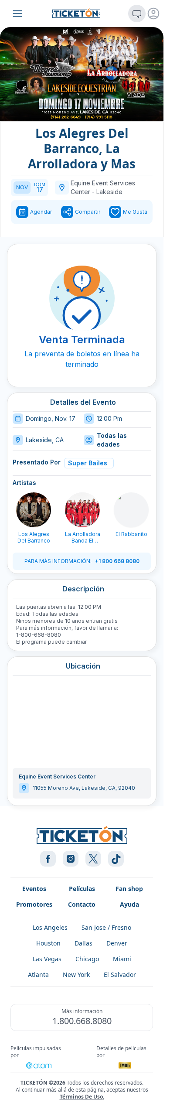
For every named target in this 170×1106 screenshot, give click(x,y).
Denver (116, 943)
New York (76, 974)
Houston (48, 943)
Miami (122, 959)
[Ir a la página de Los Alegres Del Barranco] (33, 509)
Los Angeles (50, 927)
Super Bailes (87, 463)
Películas (82, 888)
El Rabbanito (131, 534)
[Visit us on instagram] (70, 859)
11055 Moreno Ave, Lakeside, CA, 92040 (84, 788)
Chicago (87, 959)
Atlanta (38, 974)
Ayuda (129, 904)
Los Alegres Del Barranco (33, 537)
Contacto (81, 904)
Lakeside (109, 191)
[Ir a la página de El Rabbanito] (131, 509)
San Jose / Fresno (106, 927)
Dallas (83, 943)
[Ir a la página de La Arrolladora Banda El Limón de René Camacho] (82, 509)
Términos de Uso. (82, 1096)
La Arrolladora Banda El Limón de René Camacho (82, 537)
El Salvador (120, 974)
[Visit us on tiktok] (116, 859)
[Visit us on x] (93, 859)
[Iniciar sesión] (153, 13)
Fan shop (129, 888)
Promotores (34, 904)
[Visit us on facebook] (48, 859)
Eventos (34, 888)
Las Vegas (47, 959)
